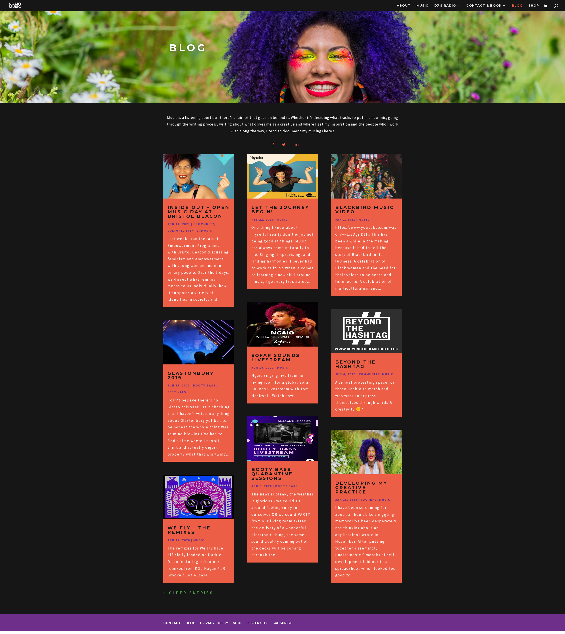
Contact (172, 623)
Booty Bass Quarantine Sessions (272, 474)
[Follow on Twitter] (283, 144)
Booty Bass (204, 385)
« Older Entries (188, 593)
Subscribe (282, 623)
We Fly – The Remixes (189, 530)
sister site (257, 623)
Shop (533, 6)
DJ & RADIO (445, 6)
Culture (175, 231)
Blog (517, 6)
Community (203, 224)
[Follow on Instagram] (272, 144)
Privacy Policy (214, 623)
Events (192, 231)
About (404, 6)
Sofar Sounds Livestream (275, 357)
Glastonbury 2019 (191, 375)
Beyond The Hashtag (355, 364)
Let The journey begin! (280, 209)
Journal (369, 500)
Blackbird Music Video (364, 209)
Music (422, 6)
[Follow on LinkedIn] (297, 144)
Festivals (177, 392)
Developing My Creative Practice (361, 487)
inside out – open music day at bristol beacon (199, 212)
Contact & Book (483, 6)
